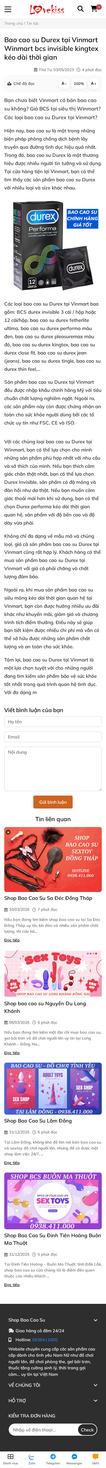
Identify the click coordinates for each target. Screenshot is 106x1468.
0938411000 (45, 1339)
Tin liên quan (53, 819)
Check (87, 1430)
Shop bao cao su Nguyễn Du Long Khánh (45, 1007)
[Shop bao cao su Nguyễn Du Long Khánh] (53, 973)
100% (79, 83)
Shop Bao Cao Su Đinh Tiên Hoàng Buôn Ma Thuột (52, 1239)
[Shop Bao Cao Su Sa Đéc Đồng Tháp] (53, 859)
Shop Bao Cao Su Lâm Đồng (38, 1120)
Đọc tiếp (12, 940)
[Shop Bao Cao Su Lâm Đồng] (53, 1089)
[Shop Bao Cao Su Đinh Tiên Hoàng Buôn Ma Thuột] (53, 1201)
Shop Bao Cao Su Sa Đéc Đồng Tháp (48, 898)
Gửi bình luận (53, 802)
